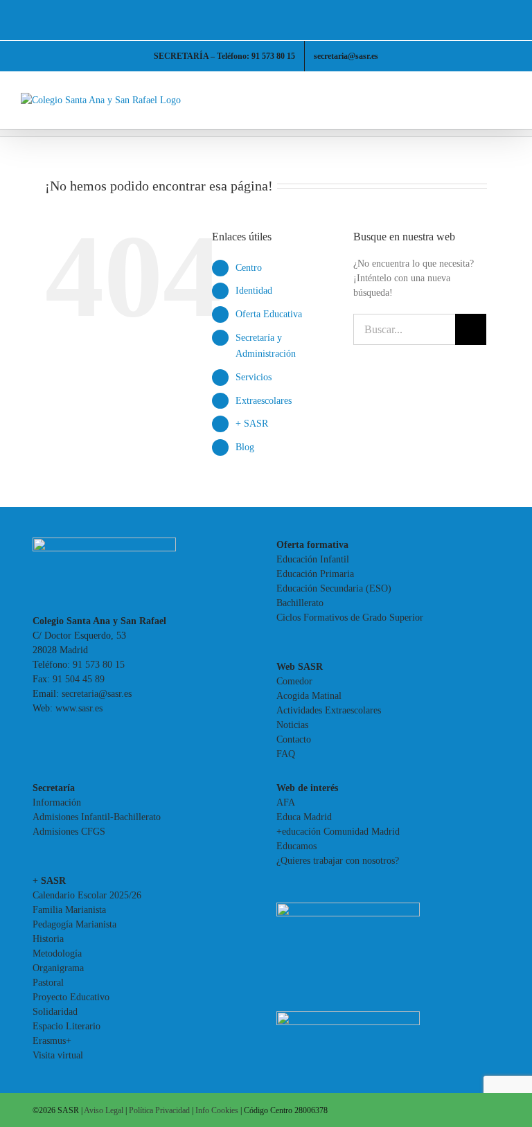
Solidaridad (55, 1011)
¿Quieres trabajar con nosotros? (337, 860)
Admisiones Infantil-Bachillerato (97, 817)
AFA (285, 802)
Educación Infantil (312, 559)
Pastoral (48, 982)
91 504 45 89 (79, 679)
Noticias (292, 725)
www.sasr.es (79, 708)
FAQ (285, 754)
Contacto (293, 739)
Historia (48, 939)
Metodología (57, 953)
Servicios (254, 377)
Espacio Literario (66, 1026)
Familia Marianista (69, 910)
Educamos (296, 846)
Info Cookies (216, 1110)
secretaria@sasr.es (97, 694)
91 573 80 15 (99, 664)
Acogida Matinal (309, 696)
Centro (249, 268)
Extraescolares (264, 401)
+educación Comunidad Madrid (338, 831)
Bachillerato (299, 603)
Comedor (294, 681)
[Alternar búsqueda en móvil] (480, 100)
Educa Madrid (304, 817)
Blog (245, 447)
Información (57, 802)
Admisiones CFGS (69, 831)
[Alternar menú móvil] (505, 100)
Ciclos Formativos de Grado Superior (349, 617)
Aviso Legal (103, 1110)
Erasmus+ (52, 1041)
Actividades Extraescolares (328, 710)
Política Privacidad (159, 1110)
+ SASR (252, 423)
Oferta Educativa (269, 314)
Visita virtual (58, 1055)
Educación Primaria (315, 574)
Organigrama (58, 968)
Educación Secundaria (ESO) (333, 588)
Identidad (254, 290)
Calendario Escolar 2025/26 (87, 895)
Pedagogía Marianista (74, 924)
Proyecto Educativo (71, 997)
